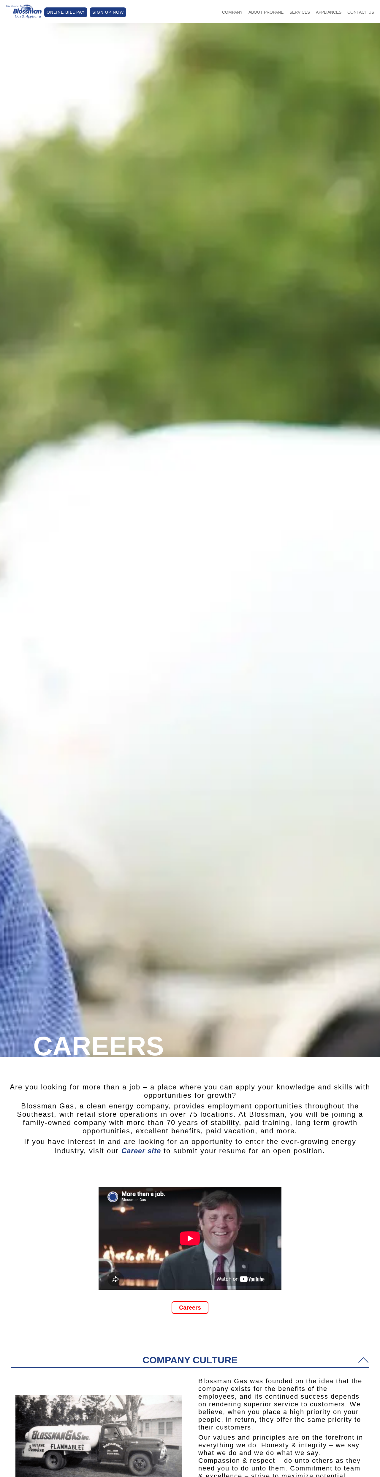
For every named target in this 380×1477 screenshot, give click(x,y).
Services (299, 12)
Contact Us (360, 12)
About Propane (266, 12)
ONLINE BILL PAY (66, 12)
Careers (190, 1307)
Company (232, 12)
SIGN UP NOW (108, 12)
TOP (336, 1465)
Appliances (328, 12)
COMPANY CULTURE (190, 1360)
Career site (141, 1151)
